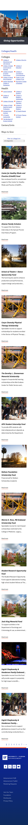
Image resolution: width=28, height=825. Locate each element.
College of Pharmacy (19, 102)
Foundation (7, 795)
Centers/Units (7, 125)
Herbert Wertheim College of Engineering (8, 83)
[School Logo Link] (13, 757)
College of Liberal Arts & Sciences (8, 78)
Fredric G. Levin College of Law (20, 78)
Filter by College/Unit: (14, 138)
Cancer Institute (7, 91)
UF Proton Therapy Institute (21, 116)
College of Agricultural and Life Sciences (7, 62)
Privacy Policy (8, 801)
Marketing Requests (10, 784)
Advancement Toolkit (10, 781)
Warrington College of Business (21, 82)
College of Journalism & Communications (20, 73)
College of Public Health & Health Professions (7, 107)
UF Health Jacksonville (6, 116)
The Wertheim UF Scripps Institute (8, 120)
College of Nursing (8, 101)
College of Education (19, 66)
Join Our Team (8, 792)
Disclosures (7, 798)
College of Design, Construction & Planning (8, 67)
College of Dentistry (19, 92)
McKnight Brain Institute (7, 112)
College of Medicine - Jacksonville (19, 97)
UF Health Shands (21, 111)
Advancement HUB (9, 778)
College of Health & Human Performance (8, 73)
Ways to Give (7, 131)
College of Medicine (6, 96)
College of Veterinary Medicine (19, 107)
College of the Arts (21, 60)
